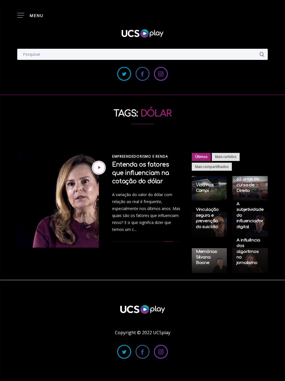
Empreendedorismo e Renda (140, 156)
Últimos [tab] (201, 156)
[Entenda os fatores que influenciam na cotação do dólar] (99, 168)
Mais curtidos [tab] (225, 156)
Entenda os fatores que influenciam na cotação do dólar (140, 173)
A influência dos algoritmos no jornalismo (248, 251)
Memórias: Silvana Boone (207, 257)
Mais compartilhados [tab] (212, 166)
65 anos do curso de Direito (248, 185)
